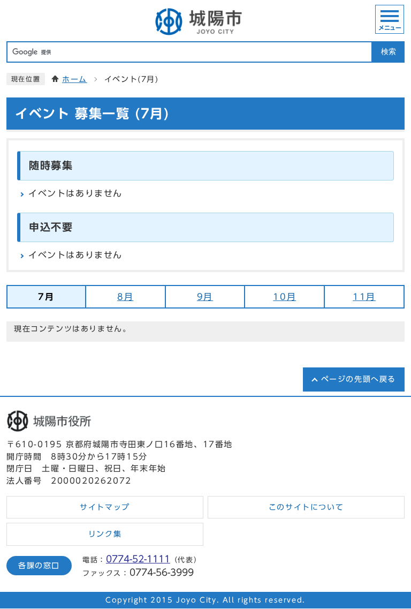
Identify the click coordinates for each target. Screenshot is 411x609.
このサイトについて (306, 507)
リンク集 (104, 534)
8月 (125, 296)
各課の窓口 (39, 565)
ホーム (74, 79)
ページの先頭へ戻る (358, 379)
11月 (364, 296)
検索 (388, 52)
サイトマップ (105, 507)
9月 (205, 296)
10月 (284, 296)
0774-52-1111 (138, 558)
